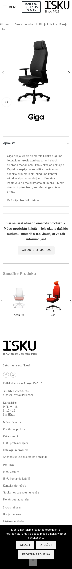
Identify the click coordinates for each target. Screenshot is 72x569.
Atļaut (25, 544)
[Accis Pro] (19, 296)
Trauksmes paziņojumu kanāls (21, 492)
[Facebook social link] (6, 375)
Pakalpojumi (10, 436)
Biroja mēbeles (24, 24)
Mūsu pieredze (12, 422)
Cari (53, 315)
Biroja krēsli (47, 24)
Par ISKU (8, 465)
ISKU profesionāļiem (15, 443)
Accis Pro (19, 315)
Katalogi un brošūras (15, 450)
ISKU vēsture (11, 472)
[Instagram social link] (13, 375)
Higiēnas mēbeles (13, 521)
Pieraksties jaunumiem (16, 499)
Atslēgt (46, 544)
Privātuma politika (14, 429)
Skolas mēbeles (12, 507)
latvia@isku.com (23, 395)
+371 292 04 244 (18, 391)
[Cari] (53, 296)
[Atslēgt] (33, 562)
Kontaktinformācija (14, 485)
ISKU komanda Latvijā (16, 478)
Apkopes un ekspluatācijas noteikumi (25, 457)
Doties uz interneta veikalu (31, 7)
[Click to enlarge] (6, 102)
